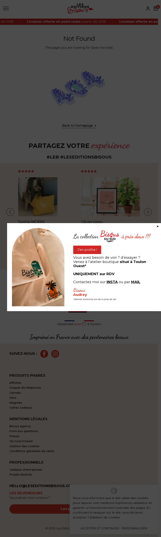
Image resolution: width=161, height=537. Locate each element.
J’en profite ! (87, 250)
